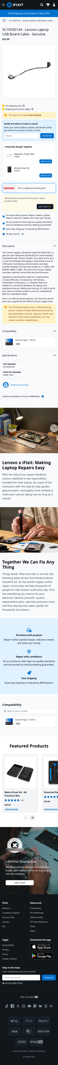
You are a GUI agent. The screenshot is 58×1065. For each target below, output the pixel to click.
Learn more (19, 882)
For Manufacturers (39, 921)
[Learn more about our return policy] (22, 234)
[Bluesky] (40, 1006)
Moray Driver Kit (21, 168)
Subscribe (48, 977)
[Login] (54, 5)
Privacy (5, 949)
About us (6, 908)
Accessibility (8, 945)
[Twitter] (18, 1006)
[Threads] (45, 1006)
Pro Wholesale (37, 912)
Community (35, 908)
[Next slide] (32, 817)
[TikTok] (6, 1006)
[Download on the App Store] (41, 946)
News (32, 931)
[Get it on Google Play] (41, 955)
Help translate (27, 997)
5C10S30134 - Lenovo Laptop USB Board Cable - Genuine (31, 20)
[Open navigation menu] (3, 5)
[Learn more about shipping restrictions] (24, 106)
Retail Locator (36, 917)
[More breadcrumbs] (4, 20)
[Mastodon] (35, 1006)
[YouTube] (29, 1006)
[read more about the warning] (42, 396)
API (3, 926)
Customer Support (11, 912)
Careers (6, 921)
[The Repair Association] (51, 1006)
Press (32, 926)
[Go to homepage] (16, 4)
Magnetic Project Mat (24, 154)
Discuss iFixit (8, 917)
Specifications (9, 355)
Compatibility (9, 331)
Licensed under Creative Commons (29, 1051)
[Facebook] (12, 1006)
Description (8, 246)
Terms (5, 954)
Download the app (40, 939)
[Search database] (42, 5)
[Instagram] (23, 1006)
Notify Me (47, 135)
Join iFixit (45, 206)
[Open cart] (48, 5)
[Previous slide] (25, 817)
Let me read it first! (14, 983)
